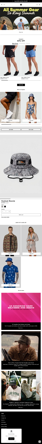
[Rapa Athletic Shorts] (10, 60)
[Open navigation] (2, 4)
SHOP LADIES (31, 129)
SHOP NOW (21, 85)
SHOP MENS (11, 129)
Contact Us (3, 418)
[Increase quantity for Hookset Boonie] (9, 211)
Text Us (2, 420)
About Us (3, 416)
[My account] (37, 4)
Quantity (2, 209)
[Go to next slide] (29, 1)
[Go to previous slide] (12, 1)
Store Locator (4, 424)
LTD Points (3, 422)
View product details (5, 217)
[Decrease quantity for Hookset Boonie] (2, 211)
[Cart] (39, 4)
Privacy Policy (4, 426)
